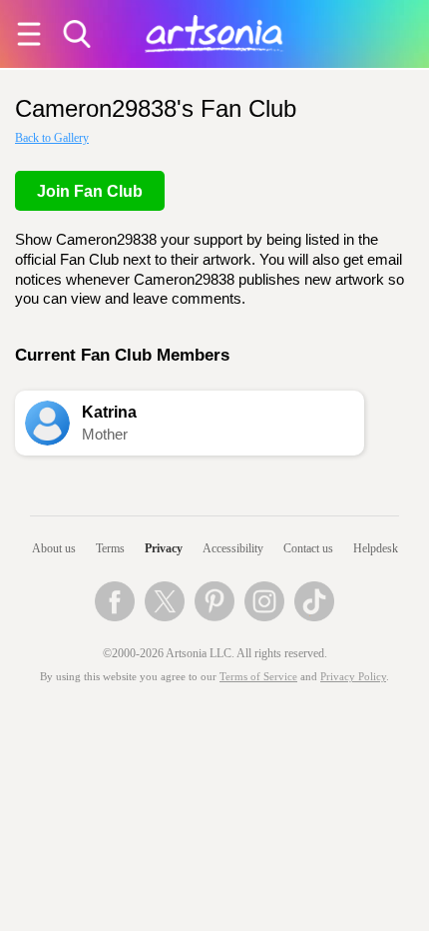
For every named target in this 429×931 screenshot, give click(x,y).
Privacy (164, 548)
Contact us (308, 548)
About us (54, 548)
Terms (110, 548)
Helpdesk (375, 548)
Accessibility (233, 548)
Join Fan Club (90, 191)
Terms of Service (258, 676)
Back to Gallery (52, 138)
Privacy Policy (353, 676)
